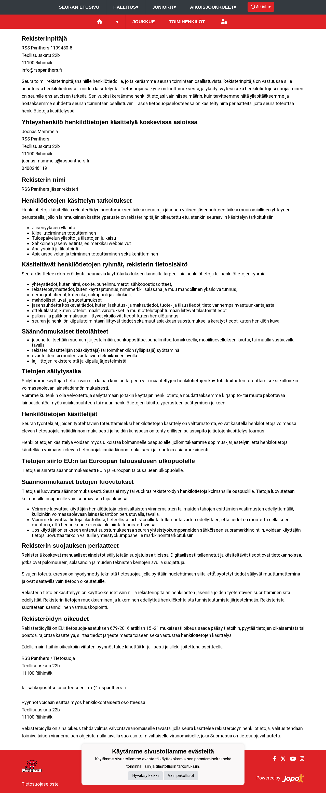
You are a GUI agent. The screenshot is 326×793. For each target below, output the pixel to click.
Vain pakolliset (181, 775)
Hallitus (125, 7)
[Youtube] (291, 759)
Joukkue (143, 21)
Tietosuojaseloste (40, 784)
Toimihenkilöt (187, 21)
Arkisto (263, 6)
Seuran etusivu (79, 7)
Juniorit (164, 7)
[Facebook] (272, 759)
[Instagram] (300, 759)
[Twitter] (281, 759)
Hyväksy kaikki (145, 775)
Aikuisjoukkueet (213, 7)
